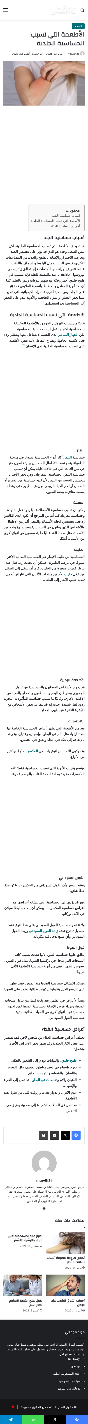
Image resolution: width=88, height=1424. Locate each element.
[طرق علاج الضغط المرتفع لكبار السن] (22, 1285)
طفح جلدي (69, 1060)
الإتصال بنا (74, 1359)
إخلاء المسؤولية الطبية (67, 1373)
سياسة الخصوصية (70, 1381)
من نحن (76, 1366)
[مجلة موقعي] (63, 10)
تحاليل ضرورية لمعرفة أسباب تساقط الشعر (66, 1260)
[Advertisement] (44, 154)
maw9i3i (73, 53)
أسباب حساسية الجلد (66, 215)
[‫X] (65, 1135)
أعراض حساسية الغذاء (65, 226)
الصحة (78, 26)
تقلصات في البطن (44, 1080)
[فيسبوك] (76, 1135)
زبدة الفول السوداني (43, 931)
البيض (67, 457)
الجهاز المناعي (68, 334)
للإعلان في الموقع (69, 1388)
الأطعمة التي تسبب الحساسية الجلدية (55, 221)
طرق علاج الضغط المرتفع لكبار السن (25, 1303)
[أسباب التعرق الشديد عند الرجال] (65, 1285)
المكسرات (30, 751)
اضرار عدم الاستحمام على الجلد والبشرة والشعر (25, 1238)
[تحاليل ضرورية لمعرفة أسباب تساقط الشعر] (65, 1243)
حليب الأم (65, 574)
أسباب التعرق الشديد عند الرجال (68, 1303)
